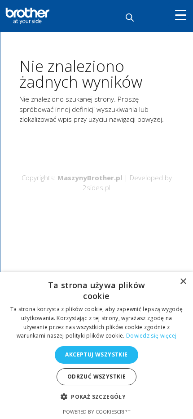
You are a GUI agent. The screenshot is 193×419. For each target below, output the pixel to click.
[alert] (96, 345)
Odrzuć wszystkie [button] (96, 376)
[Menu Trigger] (180, 14)
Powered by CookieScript (97, 411)
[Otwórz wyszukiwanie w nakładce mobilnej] (129, 17)
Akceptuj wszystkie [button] (96, 354)
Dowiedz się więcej (151, 335)
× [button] (183, 281)
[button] (96, 397)
